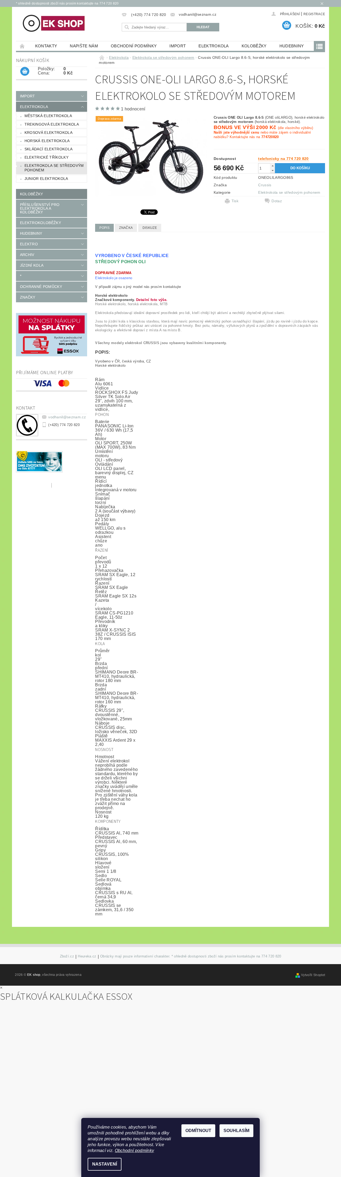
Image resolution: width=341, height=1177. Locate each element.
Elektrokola (213, 46)
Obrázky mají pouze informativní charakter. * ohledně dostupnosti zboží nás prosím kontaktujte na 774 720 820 (190, 956)
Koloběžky (254, 46)
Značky (27, 297)
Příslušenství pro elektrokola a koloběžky (39, 208)
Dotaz (276, 201)
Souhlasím (236, 1130)
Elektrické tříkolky (46, 157)
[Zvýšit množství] (272, 165)
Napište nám (84, 46)
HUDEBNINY (291, 46)
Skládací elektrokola (48, 149)
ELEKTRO (29, 244)
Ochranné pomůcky (41, 286)
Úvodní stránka (22, 46)
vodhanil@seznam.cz (67, 417)
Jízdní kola (32, 265)
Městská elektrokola (48, 116)
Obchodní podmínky (134, 46)
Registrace (314, 14)
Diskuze (150, 228)
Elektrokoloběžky (40, 223)
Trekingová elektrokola (52, 124)
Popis (104, 228)
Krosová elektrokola (48, 132)
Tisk (235, 201)
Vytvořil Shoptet (313, 975)
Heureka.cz (87, 956)
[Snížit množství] (272, 170)
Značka (126, 228)
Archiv (27, 255)
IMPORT (177, 46)
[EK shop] (54, 24)
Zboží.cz (67, 956)
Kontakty (46, 46)
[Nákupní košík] (24, 71)
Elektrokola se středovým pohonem (54, 167)
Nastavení (104, 1164)
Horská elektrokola (47, 141)
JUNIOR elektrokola (46, 178)
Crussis (264, 185)
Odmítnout (198, 1130)
